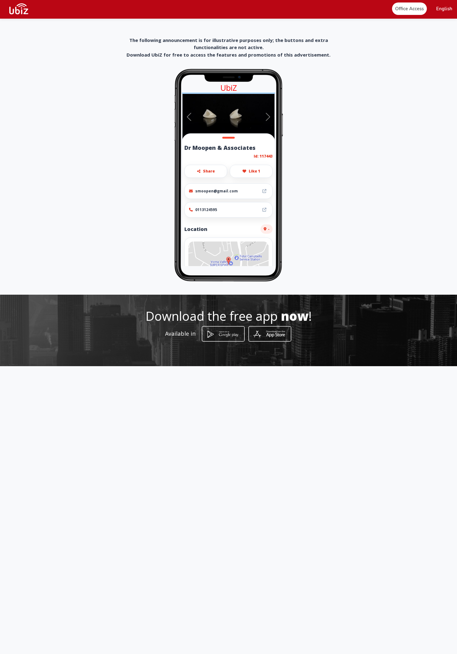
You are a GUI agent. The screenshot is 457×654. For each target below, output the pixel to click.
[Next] (268, 117)
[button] (444, 9)
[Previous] (189, 117)
